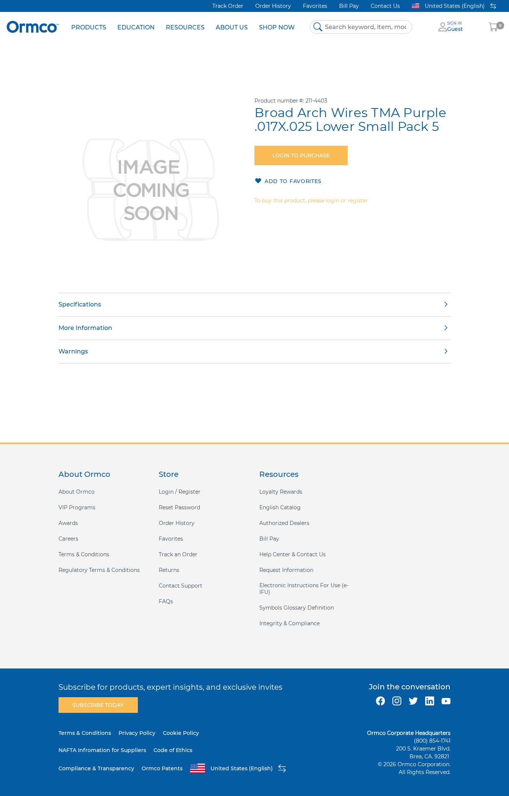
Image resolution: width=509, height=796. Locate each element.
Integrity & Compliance (289, 623)
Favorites (315, 6)
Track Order (227, 6)
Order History (273, 6)
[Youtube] (446, 700)
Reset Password (179, 507)
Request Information (286, 570)
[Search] (317, 26)
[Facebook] (380, 700)
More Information (85, 327)
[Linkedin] (429, 700)
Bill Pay (349, 6)
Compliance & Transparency (96, 768)
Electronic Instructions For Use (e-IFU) (303, 588)
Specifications (80, 304)
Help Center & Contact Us (292, 554)
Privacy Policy (136, 733)
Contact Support (180, 585)
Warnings (73, 351)
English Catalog (280, 507)
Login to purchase (301, 155)
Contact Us (385, 6)
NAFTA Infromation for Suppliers (102, 750)
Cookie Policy (181, 733)
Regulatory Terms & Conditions (99, 570)
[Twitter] (413, 700)
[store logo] (33, 26)
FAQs (166, 601)
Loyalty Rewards (280, 491)
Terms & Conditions (84, 554)
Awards (68, 523)
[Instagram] (396, 700)
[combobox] (361, 27)
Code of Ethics (173, 750)
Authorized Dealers (284, 523)
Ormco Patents (162, 768)
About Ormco (77, 491)
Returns (169, 570)
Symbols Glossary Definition (296, 607)
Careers (68, 538)
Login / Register (179, 491)
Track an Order (178, 554)
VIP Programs (77, 507)
